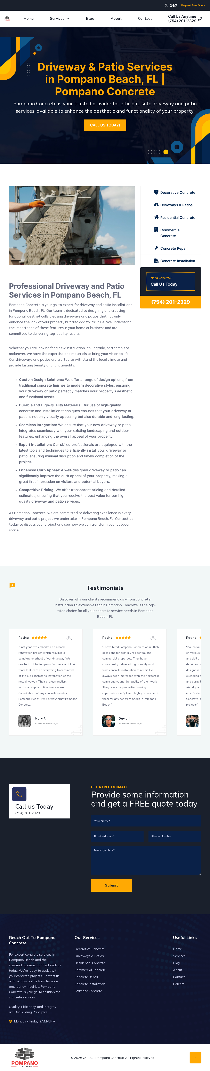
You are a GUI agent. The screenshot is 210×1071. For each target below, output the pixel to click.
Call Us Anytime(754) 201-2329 (182, 18)
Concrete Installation (90, 984)
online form (36, 981)
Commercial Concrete (90, 970)
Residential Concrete (90, 963)
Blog (90, 18)
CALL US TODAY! (105, 125)
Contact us (51, 976)
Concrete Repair (86, 977)
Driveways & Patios (89, 956)
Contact (145, 18)
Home (29, 18)
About (116, 18)
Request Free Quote (193, 5)
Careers (178, 984)
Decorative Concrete (90, 949)
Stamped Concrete (88, 991)
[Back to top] (195, 1057)
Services (57, 18)
